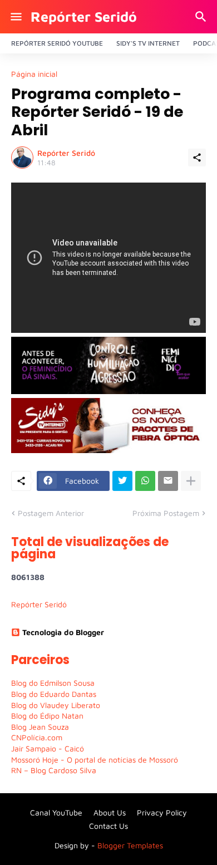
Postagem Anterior (51, 513)
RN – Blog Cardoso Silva (53, 770)
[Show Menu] (15, 16)
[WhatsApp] (145, 481)
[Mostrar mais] (191, 481)
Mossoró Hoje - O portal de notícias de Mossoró (94, 759)
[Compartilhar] (197, 157)
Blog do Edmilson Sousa (53, 682)
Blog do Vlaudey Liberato (55, 705)
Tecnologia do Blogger (63, 632)
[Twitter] (122, 481)
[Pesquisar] (202, 16)
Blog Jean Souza (40, 726)
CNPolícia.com (36, 737)
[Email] (168, 481)
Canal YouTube (56, 812)
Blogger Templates (130, 845)
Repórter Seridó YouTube (57, 43)
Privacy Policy (162, 812)
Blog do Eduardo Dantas (53, 694)
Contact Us (108, 825)
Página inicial (34, 74)
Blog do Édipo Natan (47, 715)
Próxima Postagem (165, 513)
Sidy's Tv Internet (148, 43)
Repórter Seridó (84, 16)
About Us (109, 812)
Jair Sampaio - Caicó (47, 748)
